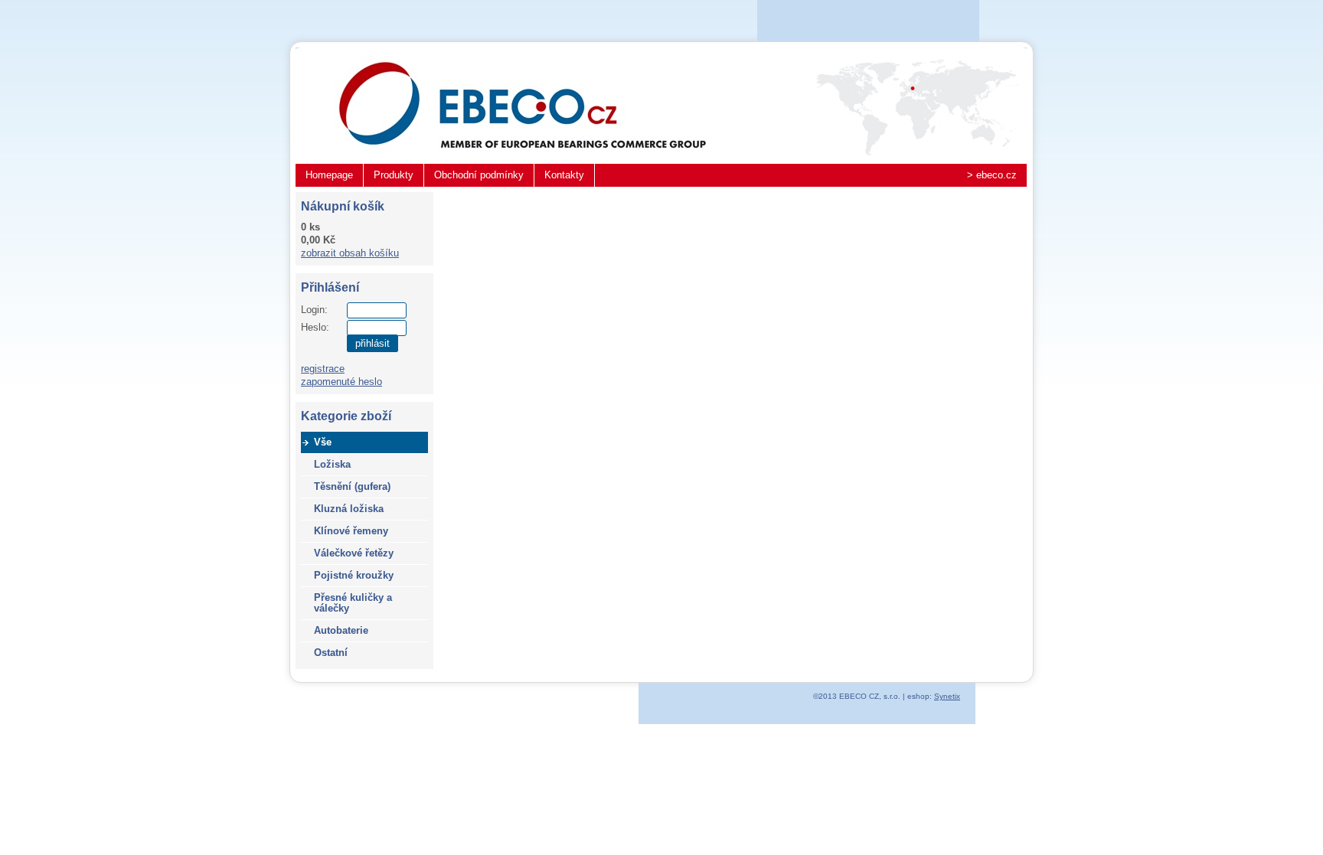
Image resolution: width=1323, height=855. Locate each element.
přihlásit (372, 343)
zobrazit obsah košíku (350, 253)
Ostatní (331, 652)
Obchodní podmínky (479, 175)
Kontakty (564, 175)
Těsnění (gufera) (352, 486)
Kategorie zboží (346, 416)
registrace (323, 368)
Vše (323, 442)
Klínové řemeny (351, 531)
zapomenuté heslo (341, 381)
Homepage (329, 175)
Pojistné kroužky (354, 575)
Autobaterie (341, 630)
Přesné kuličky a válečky (353, 603)
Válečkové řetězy (354, 553)
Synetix (947, 696)
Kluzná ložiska (349, 508)
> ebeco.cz (992, 175)
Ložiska (332, 464)
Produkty (393, 175)
